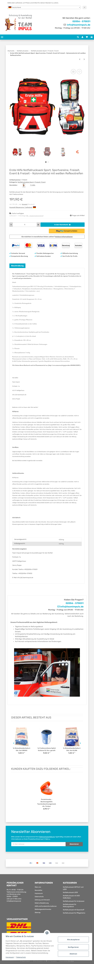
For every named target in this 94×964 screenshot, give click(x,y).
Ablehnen (73, 954)
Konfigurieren (73, 947)
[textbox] (44, 7)
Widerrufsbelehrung (42, 903)
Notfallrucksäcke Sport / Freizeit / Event (32, 182)
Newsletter (38, 890)
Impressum (39, 893)
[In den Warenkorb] (11, 66)
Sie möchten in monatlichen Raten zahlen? (47, 237)
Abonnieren (74, 844)
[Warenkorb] (91, 37)
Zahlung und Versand (42, 900)
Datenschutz (39, 896)
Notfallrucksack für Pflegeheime (74, 913)
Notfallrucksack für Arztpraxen (73, 901)
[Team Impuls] (18, 23)
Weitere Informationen (64, 237)
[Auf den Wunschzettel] (79, 71)
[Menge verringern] (11, 225)
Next (81, 743)
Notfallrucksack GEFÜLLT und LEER (73, 888)
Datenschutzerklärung (47, 837)
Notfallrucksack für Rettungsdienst (69, 905)
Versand (25, 204)
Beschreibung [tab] (17, 266)
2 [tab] (48, 162)
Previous (13, 743)
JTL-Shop (71, 961)
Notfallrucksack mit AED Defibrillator (71, 897)
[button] (78, 37)
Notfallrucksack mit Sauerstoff (73, 910)
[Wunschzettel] (87, 37)
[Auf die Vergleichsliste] (73, 71)
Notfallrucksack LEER (70, 892)
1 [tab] (46, 162)
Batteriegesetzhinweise (43, 909)
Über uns (38, 887)
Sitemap (37, 912)
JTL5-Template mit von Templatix (45, 961)
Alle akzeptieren (73, 940)
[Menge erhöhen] (38, 225)
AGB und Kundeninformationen (46, 906)
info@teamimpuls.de (78, 24)
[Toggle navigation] (2, 37)
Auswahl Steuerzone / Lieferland (20, 207)
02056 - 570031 (81, 21)
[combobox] (44, 7)
